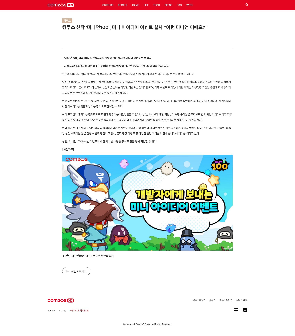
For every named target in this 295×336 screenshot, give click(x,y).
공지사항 (62, 311)
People (123, 4)
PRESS (168, 4)
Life (146, 4)
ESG (179, 4)
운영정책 (51, 311)
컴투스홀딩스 (199, 300)
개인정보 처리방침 (79, 310)
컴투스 (212, 300)
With (189, 4)
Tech (156, 4)
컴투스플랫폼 (225, 300)
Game (135, 4)
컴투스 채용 (241, 300)
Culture (107, 4)
